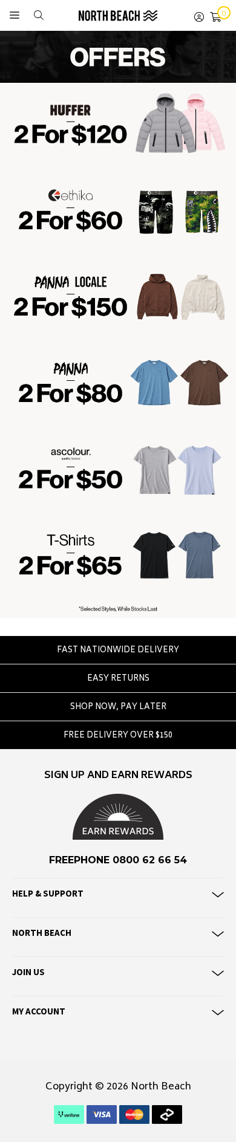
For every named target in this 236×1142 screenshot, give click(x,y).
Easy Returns (118, 679)
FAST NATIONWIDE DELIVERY (118, 651)
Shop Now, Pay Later (118, 708)
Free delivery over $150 (118, 736)
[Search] (38, 15)
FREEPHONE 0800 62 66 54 (118, 860)
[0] (215, 15)
